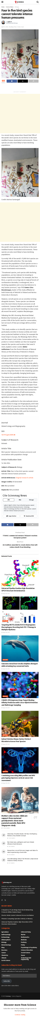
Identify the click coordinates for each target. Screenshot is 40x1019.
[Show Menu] (2, 2)
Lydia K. (9, 21)
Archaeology (5, 937)
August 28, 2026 (6, 593)
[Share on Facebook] (12, 81)
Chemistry (4, 955)
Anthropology (5, 934)
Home (2, 7)
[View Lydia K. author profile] (3, 22)
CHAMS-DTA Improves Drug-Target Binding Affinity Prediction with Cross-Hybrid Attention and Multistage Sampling (19, 702)
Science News (9, 7)
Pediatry (24, 942)
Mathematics (25, 937)
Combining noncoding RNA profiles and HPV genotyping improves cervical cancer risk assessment (18, 777)
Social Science (25, 953)
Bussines (4, 950)
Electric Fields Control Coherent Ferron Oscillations (17, 915)
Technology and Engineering (26, 958)
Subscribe (6, 981)
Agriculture (5, 932)
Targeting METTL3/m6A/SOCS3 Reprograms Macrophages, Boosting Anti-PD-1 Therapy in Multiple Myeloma (18, 627)
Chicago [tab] (31, 500)
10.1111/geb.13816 (7, 435)
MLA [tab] (20, 500)
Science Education (27, 950)
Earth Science (5, 960)
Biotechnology (6, 945)
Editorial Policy (26, 932)
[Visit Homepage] (20, 2)
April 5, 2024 (4, 27)
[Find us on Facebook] (1, 900)
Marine (23, 934)
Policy (23, 945)
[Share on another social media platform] (33, 81)
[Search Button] (38, 2)
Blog (2, 947)
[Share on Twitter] (23, 81)
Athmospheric (5, 940)
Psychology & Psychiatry (29, 947)
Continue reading (20, 1015)
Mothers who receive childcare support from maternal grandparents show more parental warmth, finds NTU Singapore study (14, 821)
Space (23, 955)
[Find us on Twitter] (5, 900)
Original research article (24, 478)
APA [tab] (9, 500)
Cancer (3, 953)
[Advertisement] (20, 87)
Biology (17, 7)
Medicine (24, 940)
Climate (3, 958)
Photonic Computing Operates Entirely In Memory (17, 919)
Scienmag (8, 996)
